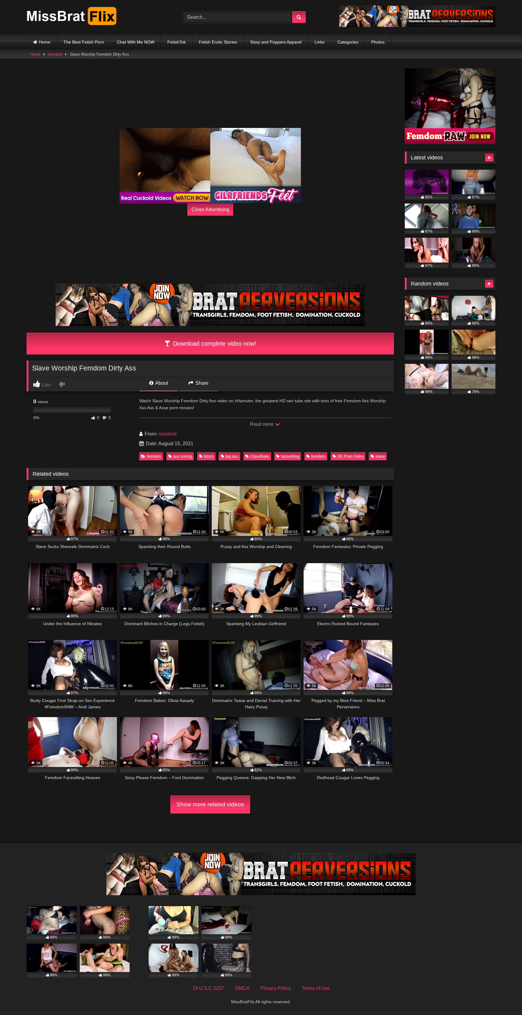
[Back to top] (503, 997)
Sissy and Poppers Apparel (275, 42)
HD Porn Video (350, 456)
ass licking (182, 456)
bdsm (209, 456)
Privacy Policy (275, 988)
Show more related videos (210, 804)
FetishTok (176, 42)
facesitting (290, 456)
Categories (347, 42)
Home (44, 42)
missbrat (167, 433)
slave (380, 456)
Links (319, 42)
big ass (232, 456)
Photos (378, 42)
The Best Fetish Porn (83, 42)
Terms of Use (316, 988)
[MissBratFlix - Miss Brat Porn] (72, 17)
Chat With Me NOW (135, 42)
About (161, 383)
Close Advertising (210, 209)
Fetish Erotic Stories (218, 42)
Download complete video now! (213, 343)
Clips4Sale (259, 456)
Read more (262, 424)
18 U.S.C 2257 (208, 988)
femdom (55, 54)
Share (201, 383)
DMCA (242, 988)
